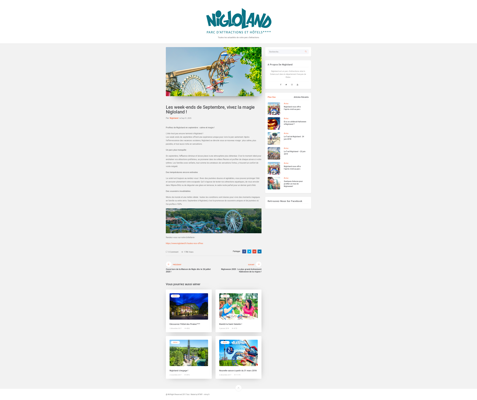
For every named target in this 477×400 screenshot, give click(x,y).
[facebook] (244, 251)
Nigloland (174, 118)
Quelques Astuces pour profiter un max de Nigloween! (293, 183)
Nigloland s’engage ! (179, 370)
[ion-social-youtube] (297, 84)
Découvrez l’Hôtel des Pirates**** (185, 324)
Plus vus (272, 97)
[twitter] (249, 251)
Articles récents (301, 97)
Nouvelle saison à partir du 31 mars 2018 (238, 370)
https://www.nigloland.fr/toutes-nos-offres (184, 243)
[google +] (255, 251)
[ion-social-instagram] (292, 84)
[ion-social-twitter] (286, 84)
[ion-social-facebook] (281, 84)
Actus (175, 296)
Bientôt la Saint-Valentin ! (230, 324)
